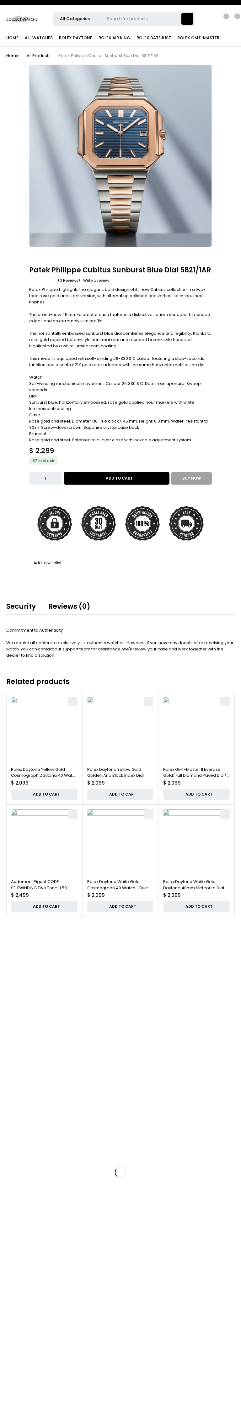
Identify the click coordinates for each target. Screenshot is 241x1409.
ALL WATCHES (39, 38)
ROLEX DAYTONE (75, 38)
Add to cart (119, 478)
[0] (232, 19)
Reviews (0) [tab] (69, 606)
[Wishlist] (222, 19)
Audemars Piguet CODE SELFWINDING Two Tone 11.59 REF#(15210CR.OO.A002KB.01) (40, 888)
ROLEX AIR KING (114, 38)
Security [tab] (21, 606)
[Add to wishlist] (45, 563)
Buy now (191, 478)
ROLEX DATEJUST (154, 38)
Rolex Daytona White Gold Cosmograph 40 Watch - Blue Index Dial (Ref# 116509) (117, 888)
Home (12, 56)
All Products (39, 56)
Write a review (96, 280)
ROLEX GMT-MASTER (198, 38)
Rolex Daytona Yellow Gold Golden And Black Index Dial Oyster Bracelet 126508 (115, 775)
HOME (12, 38)
